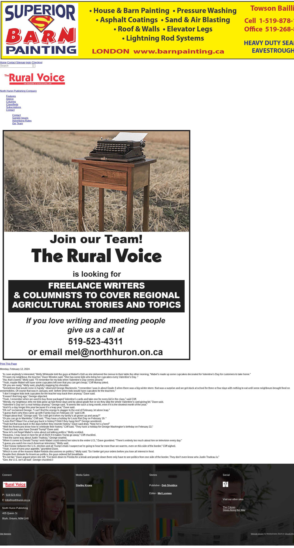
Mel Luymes (165, 493)
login (28, 62)
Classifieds (12, 104)
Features (11, 96)
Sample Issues (20, 118)
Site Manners (5, 534)
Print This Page (8, 364)
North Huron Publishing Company (18, 91)
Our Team (17, 123)
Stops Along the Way (234, 510)
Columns (11, 101)
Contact (11, 62)
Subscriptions (13, 107)
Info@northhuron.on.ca (17, 500)
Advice (10, 99)
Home (3, 62)
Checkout (37, 62)
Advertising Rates (22, 120)
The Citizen (229, 507)
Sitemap (20, 62)
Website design (257, 534)
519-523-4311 (13, 495)
